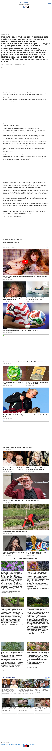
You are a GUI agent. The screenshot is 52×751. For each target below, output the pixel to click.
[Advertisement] (26, 20)
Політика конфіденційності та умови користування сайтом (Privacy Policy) (18, 744)
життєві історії (22, 64)
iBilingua (24, 2)
